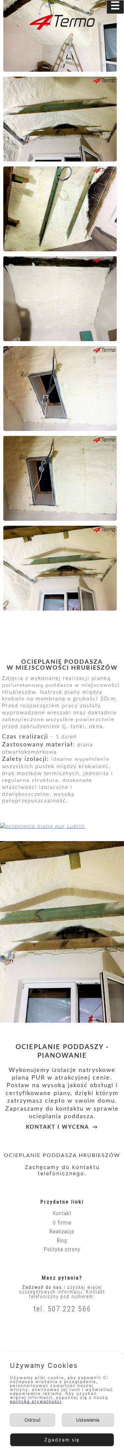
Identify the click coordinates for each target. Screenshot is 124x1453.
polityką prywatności (36, 1401)
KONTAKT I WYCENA (57, 1127)
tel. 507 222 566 (62, 1309)
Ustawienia (88, 1420)
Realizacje (62, 1231)
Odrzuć (32, 1420)
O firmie (62, 1223)
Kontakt (62, 1213)
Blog (62, 1240)
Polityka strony (62, 1249)
